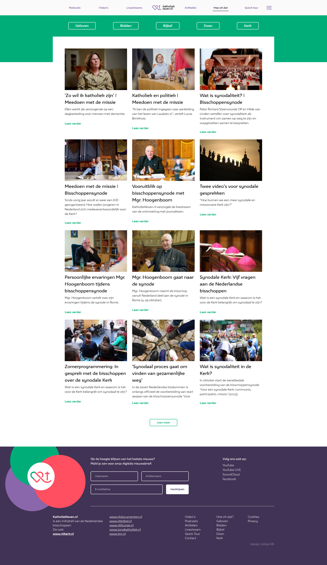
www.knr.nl (118, 534)
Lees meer (163, 422)
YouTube (228, 465)
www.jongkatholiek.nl (125, 529)
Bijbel (167, 26)
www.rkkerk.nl (63, 534)
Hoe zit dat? (225, 517)
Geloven (82, 26)
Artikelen (190, 7)
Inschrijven (177, 489)
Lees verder (73, 123)
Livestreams (134, 7)
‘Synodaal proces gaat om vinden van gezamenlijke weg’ (159, 373)
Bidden (125, 26)
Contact (190, 538)
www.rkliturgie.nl (122, 525)
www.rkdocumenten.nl (126, 517)
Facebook (229, 479)
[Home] (163, 7)
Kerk (248, 26)
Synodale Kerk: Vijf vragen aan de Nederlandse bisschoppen (227, 284)
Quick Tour (192, 534)
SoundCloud (231, 474)
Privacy (253, 521)
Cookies (253, 517)
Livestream (193, 529)
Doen (208, 26)
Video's (103, 7)
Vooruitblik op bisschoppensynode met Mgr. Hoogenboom (158, 193)
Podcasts (75, 7)
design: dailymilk (262, 544)
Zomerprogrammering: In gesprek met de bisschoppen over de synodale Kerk (95, 373)
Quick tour (251, 7)
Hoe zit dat (221, 7)
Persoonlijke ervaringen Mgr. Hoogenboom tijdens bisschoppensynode (95, 284)
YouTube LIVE (232, 470)
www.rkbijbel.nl (121, 521)
